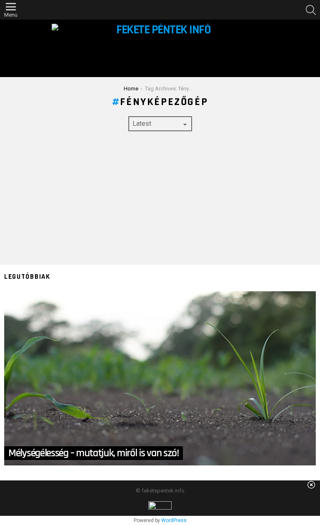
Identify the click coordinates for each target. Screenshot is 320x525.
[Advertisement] (160, 198)
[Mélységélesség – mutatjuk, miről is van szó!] (160, 378)
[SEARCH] (311, 10)
